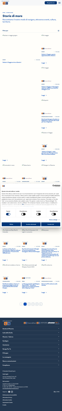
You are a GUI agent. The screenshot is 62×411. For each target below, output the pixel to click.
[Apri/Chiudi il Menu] (59, 3)
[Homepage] (10, 3)
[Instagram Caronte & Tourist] (12, 392)
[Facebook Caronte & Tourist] (9, 392)
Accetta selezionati (31, 224)
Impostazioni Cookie (8, 402)
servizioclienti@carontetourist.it (11, 388)
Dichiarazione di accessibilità (10, 395)
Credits (4, 405)
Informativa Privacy (7, 397)
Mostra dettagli (53, 219)
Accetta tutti (50, 224)
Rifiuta (11, 224)
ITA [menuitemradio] (55, 391)
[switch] (23, 214)
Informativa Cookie (28, 206)
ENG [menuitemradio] (58, 391)
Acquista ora (51, 3)
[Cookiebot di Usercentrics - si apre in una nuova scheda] (53, 186)
